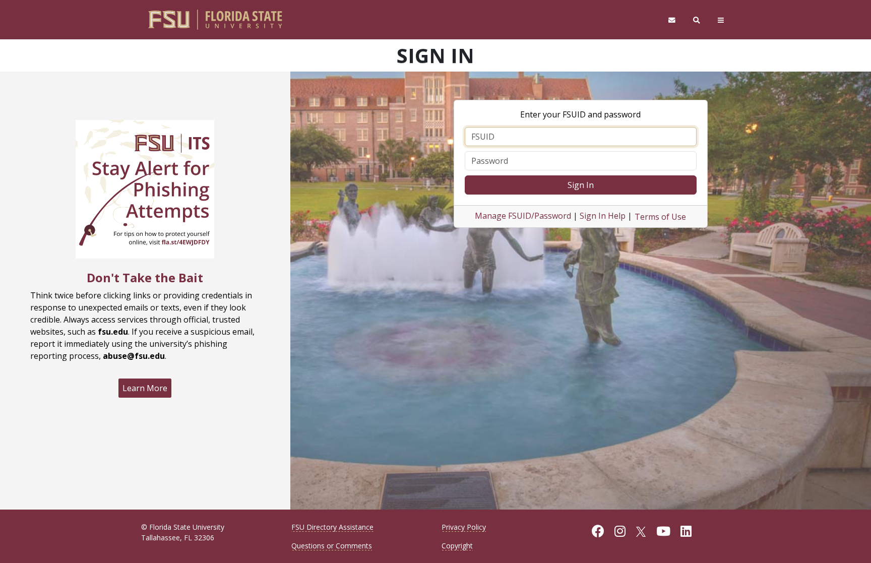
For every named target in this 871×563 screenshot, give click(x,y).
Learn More (144, 388)
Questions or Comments (331, 545)
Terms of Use (660, 216)
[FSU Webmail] (671, 20)
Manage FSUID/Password (523, 215)
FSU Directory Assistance (332, 527)
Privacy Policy (464, 527)
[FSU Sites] (721, 20)
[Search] (697, 20)
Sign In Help (603, 215)
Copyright (457, 545)
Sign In (581, 185)
